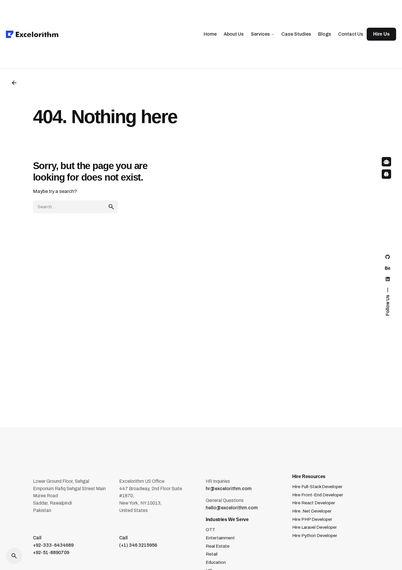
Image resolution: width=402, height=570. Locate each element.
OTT (210, 529)
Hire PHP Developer (312, 519)
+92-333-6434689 (53, 545)
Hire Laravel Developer (314, 527)
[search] (111, 206)
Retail (211, 554)
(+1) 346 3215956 (138, 545)
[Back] (14, 83)
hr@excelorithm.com (229, 488)
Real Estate (218, 546)
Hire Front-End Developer (317, 495)
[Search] (14, 556)
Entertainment (220, 538)
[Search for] (75, 206)
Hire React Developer (313, 502)
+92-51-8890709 (51, 552)
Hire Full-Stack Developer (317, 486)
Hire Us (381, 34)
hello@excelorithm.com (232, 507)
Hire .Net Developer (312, 511)
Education (216, 562)
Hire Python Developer (314, 535)
